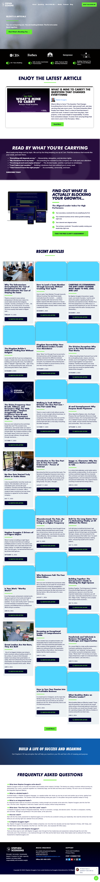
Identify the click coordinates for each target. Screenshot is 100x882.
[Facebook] (67, 859)
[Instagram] (74, 859)
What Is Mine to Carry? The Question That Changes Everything (70, 92)
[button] (50, 729)
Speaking (41, 4)
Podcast (66, 4)
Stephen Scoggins (61, 100)
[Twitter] (69, 859)
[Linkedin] (80, 859)
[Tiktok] (77, 859)
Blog (71, 4)
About (34, 4)
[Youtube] (72, 859)
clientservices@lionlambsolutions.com (48, 856)
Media (60, 4)
